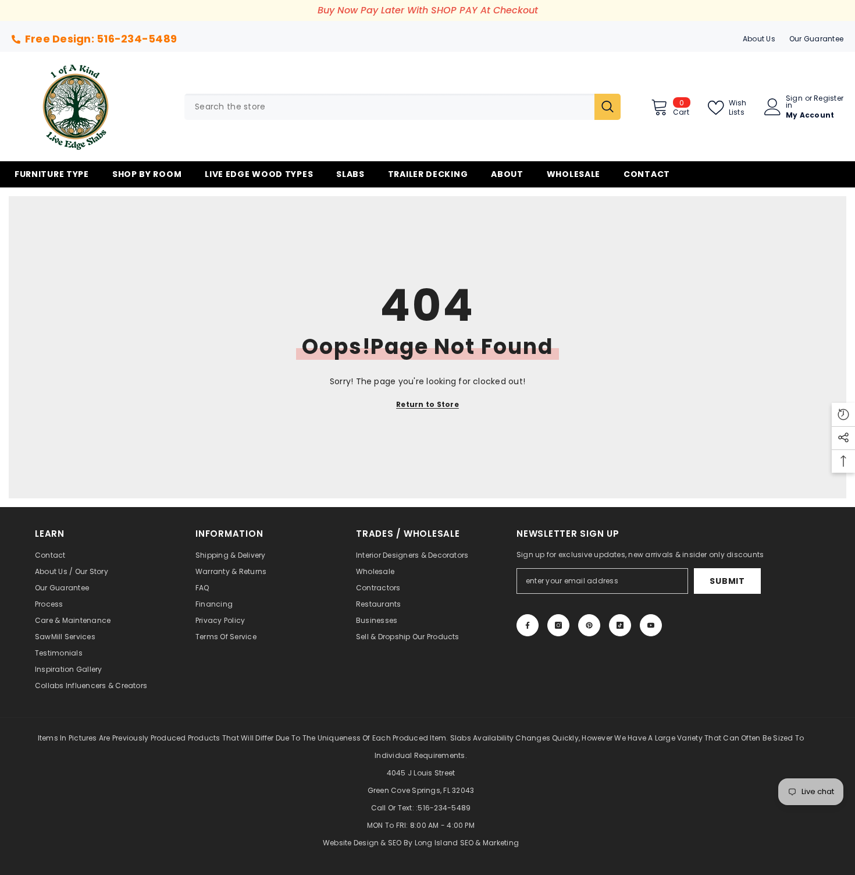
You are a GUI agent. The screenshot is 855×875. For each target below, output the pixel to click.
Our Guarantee (816, 39)
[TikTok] (620, 625)
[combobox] (389, 107)
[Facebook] (527, 625)
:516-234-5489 (443, 808)
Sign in (794, 102)
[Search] (402, 107)
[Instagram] (558, 625)
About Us (759, 39)
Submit (727, 581)
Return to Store (427, 404)
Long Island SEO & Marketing (467, 843)
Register (828, 99)
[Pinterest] (589, 625)
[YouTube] (651, 625)
